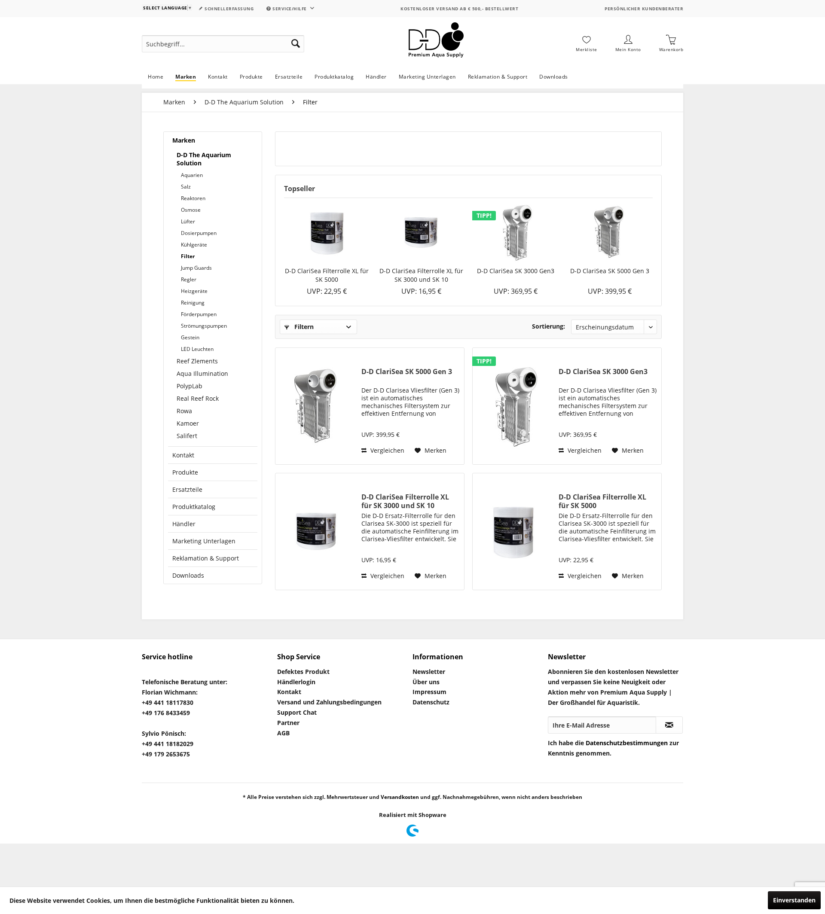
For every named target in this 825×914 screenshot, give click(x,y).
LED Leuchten (197, 349)
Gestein (190, 337)
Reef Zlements (197, 361)
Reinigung (193, 302)
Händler (184, 524)
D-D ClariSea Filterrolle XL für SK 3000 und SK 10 (421, 275)
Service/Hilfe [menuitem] (290, 9)
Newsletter (428, 671)
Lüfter (188, 221)
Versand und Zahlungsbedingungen (329, 702)
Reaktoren (193, 198)
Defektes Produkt (303, 671)
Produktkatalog (193, 507)
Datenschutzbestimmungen (627, 743)
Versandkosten (400, 797)
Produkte (185, 472)
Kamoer (188, 423)
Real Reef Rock (198, 398)
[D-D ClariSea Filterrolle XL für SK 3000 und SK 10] (421, 232)
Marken (183, 140)
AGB (283, 733)
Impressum (429, 692)
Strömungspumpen (204, 325)
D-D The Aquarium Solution (204, 159)
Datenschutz (430, 702)
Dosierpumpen (199, 233)
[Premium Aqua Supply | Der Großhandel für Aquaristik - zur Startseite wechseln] (436, 43)
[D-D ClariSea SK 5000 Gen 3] (610, 232)
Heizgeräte (194, 291)
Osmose (191, 209)
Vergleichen (386, 450)
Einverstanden (794, 900)
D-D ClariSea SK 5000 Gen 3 (609, 271)
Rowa (184, 411)
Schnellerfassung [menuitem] (228, 9)
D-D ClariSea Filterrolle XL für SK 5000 (327, 275)
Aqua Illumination (202, 373)
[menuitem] (223, 43)
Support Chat (297, 712)
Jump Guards (196, 267)
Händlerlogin (296, 682)
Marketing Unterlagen (203, 541)
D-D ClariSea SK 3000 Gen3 (515, 271)
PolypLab (189, 386)
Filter (188, 256)
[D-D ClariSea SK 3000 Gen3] (516, 232)
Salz (186, 186)
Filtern (303, 327)
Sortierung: (548, 326)
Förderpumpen (199, 314)
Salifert (187, 436)
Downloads (188, 575)
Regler (188, 279)
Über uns (426, 682)
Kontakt (183, 455)
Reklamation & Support (205, 558)
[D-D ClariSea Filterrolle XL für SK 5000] (327, 232)
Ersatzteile (187, 489)
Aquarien (192, 175)
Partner (288, 723)
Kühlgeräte (194, 244)
